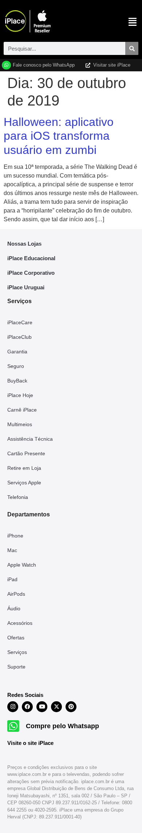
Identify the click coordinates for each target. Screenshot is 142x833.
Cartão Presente (26, 453)
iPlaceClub (19, 337)
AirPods (16, 594)
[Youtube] (41, 706)
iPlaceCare (19, 322)
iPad (12, 579)
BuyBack (17, 381)
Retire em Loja (24, 468)
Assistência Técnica (30, 439)
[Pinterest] (71, 706)
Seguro (15, 366)
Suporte (16, 667)
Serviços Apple (24, 482)
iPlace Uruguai (25, 287)
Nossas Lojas (24, 244)
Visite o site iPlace (30, 743)
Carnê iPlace (22, 410)
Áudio (13, 608)
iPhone (15, 536)
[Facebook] (27, 706)
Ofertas (15, 637)
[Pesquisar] (131, 48)
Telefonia (17, 497)
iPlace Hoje (20, 395)
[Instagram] (12, 706)
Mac (12, 550)
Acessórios (19, 623)
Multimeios (19, 424)
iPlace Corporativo (31, 273)
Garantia (17, 351)
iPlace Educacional (31, 258)
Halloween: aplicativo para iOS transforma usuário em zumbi (59, 135)
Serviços (17, 652)
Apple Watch (21, 565)
